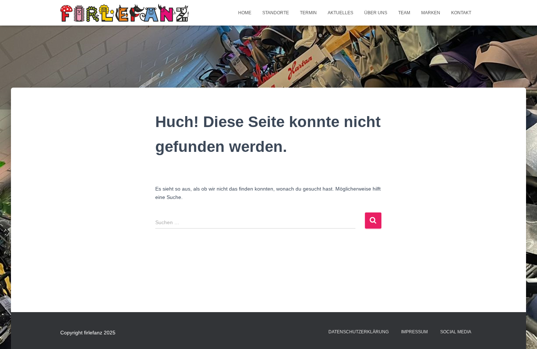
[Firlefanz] (124, 13)
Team (404, 12)
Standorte (275, 12)
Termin (308, 12)
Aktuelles (340, 12)
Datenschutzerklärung (358, 331)
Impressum (414, 331)
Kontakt (461, 12)
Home (244, 12)
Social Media (455, 331)
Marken (430, 12)
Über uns (375, 12)
